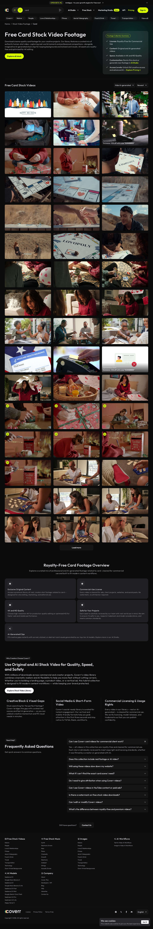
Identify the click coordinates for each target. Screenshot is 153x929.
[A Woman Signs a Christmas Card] (76, 444)
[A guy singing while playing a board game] (125, 218)
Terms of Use (49, 912)
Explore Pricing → (133, 70)
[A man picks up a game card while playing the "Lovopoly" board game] (28, 218)
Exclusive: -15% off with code (118, 143)
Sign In (143, 10)
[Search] (20, 10)
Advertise (44, 891)
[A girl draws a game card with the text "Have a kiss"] (125, 246)
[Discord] (131, 912)
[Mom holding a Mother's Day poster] (125, 388)
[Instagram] (116, 912)
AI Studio (72, 10)
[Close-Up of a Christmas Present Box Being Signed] (76, 416)
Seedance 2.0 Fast (10, 888)
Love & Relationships (11, 848)
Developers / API (46, 883)
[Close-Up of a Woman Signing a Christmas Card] (125, 444)
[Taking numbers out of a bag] (125, 473)
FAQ (42, 888)
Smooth (43, 857)
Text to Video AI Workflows (122, 843)
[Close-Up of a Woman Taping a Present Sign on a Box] (28, 161)
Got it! (145, 922)
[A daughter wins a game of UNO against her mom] (76, 274)
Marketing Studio (108, 10)
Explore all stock (14, 56)
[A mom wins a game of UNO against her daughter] (28, 274)
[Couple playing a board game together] (76, 501)
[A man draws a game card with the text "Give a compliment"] (125, 161)
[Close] (147, 3)
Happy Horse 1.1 (10, 903)
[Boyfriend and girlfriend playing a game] (28, 529)
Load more (76, 547)
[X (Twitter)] (121, 912)
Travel (7, 860)
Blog (42, 886)
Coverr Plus (45, 880)
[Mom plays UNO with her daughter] (76, 303)
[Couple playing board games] (125, 501)
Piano (43, 851)
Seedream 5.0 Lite (10, 900)
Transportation (10, 863)
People (7, 845)
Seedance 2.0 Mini (10, 891)
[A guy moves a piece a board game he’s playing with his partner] (76, 189)
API (123, 10)
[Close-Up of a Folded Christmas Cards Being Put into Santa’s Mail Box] (28, 473)
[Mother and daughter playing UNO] (125, 274)
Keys (42, 848)
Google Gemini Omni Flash (13, 894)
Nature (7, 843)
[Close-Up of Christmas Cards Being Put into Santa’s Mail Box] (28, 444)
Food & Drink (9, 857)
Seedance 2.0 (9, 883)
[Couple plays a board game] (76, 473)
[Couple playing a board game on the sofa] (76, 530)
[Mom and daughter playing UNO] (28, 303)
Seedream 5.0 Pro (10, 897)
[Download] (48, 171)
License (28, 912)
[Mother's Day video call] (125, 303)
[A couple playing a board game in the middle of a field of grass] (28, 246)
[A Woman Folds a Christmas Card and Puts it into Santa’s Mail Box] (76, 161)
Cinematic (44, 854)
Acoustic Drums (46, 868)
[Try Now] (103, 3)
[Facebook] (126, 912)
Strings (43, 865)
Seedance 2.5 (9, 877)
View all (145, 18)
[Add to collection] (48, 151)
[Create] (14, 10)
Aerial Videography (11, 854)
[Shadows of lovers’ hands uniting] (76, 246)
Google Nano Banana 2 (12, 880)
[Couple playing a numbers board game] (28, 501)
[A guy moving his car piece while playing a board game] (125, 189)
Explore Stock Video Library (19, 690)
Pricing (131, 10)
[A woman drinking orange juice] (76, 388)
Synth (43, 843)
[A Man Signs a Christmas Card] (125, 416)
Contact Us (86, 825)
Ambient (44, 863)
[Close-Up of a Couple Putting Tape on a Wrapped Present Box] (28, 416)
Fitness (7, 851)
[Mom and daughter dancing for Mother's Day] (28, 388)
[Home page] (7, 10)
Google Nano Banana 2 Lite (14, 886)
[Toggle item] (145, 741)
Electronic (44, 860)
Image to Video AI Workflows (123, 845)
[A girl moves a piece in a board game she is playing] (28, 189)
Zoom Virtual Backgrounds (13, 868)
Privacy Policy (37, 912)
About (43, 877)
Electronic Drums (46, 845)
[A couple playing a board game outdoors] (76, 218)
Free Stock (86, 10)
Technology (8, 865)
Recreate (27, 171)
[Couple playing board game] (125, 529)
